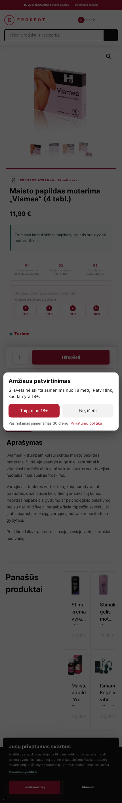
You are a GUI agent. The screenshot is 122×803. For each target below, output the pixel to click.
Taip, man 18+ (34, 410)
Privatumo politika (86, 423)
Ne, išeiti (88, 410)
